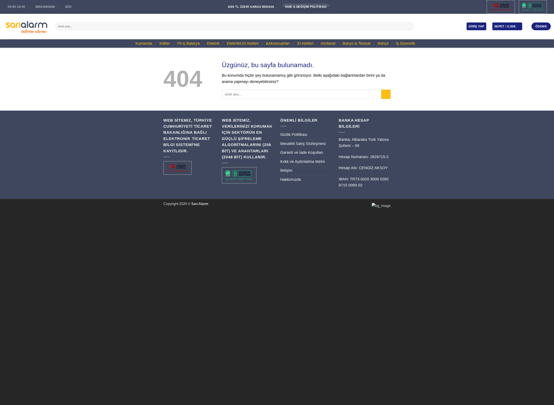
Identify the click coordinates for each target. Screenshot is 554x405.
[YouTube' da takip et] (454, 26)
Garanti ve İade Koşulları (301, 152)
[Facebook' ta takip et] (436, 26)
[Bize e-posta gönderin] (448, 26)
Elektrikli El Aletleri (243, 43)
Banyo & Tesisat (356, 43)
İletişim (286, 170)
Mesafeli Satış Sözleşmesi (303, 143)
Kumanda (143, 43)
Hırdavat (328, 43)
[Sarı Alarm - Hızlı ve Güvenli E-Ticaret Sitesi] (26, 26)
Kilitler (164, 43)
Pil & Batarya (188, 43)
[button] (476, 26)
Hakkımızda (290, 179)
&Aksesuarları (278, 43)
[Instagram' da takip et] (442, 26)
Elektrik (213, 43)
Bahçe (383, 43)
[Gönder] (409, 26)
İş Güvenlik (405, 43)
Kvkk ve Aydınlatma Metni (302, 161)
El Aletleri (305, 43)
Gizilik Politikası (293, 134)
